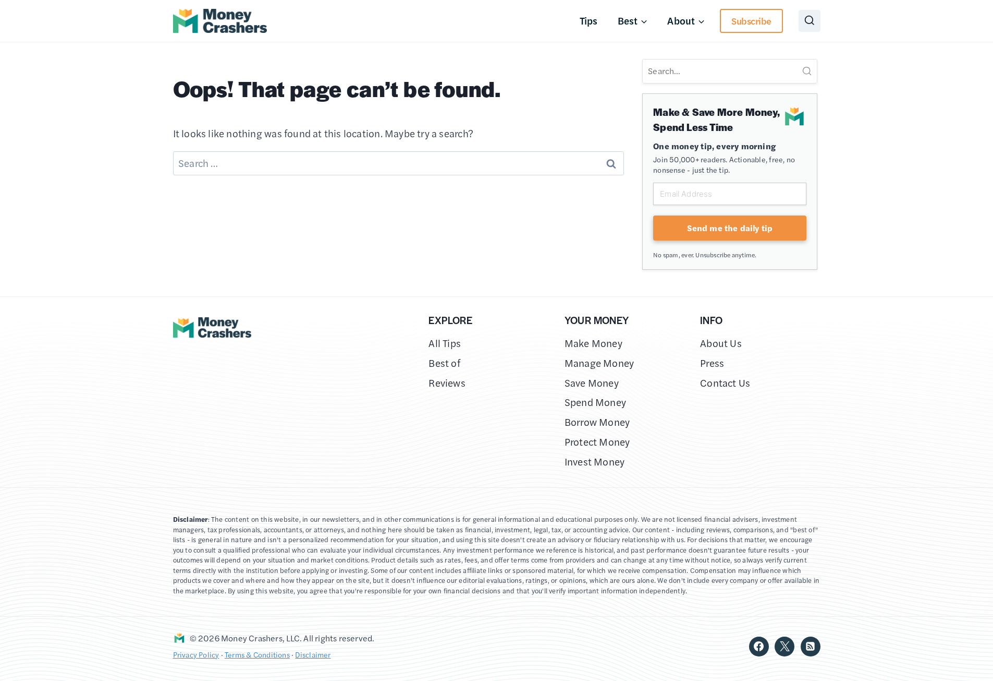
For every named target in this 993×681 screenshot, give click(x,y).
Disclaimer (312, 654)
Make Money (593, 343)
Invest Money (595, 462)
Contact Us (725, 383)
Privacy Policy (196, 654)
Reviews (446, 383)
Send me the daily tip (730, 228)
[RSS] (810, 646)
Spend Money (595, 402)
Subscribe (751, 20)
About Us (721, 343)
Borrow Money (597, 422)
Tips (589, 21)
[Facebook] (759, 646)
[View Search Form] (809, 21)
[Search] (807, 71)
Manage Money (599, 363)
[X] (784, 646)
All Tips (444, 343)
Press (712, 363)
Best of (444, 363)
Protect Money (597, 442)
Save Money (592, 383)
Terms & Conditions (257, 654)
